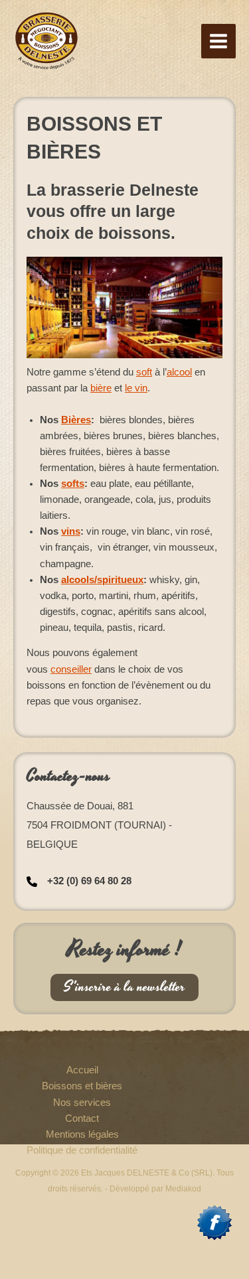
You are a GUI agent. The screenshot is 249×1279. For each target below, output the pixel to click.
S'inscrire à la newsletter (124, 987)
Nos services (82, 1102)
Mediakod (183, 1188)
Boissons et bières (82, 1086)
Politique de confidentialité (82, 1150)
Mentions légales (82, 1134)
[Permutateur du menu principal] (218, 41)
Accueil (82, 1070)
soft (144, 372)
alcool (179, 372)
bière (101, 388)
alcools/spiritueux (102, 579)
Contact (82, 1118)
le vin (136, 388)
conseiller (71, 669)
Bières (76, 420)
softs (72, 483)
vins (70, 531)
